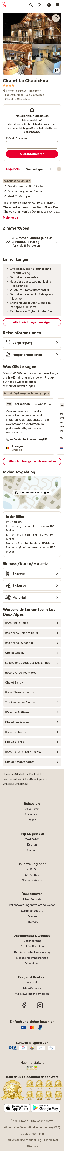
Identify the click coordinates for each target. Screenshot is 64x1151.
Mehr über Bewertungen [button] (19, 386)
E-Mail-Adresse (16, 138)
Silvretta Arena (32, 880)
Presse (32, 916)
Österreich (32, 808)
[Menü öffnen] (58, 5)
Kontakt (32, 982)
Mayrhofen (32, 839)
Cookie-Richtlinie (32, 946)
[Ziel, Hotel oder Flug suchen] (30, 5)
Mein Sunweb (32, 988)
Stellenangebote (32, 910)
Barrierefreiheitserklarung (32, 952)
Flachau (32, 850)
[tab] (12, 169)
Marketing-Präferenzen (32, 958)
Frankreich (32, 814)
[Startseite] (3, 5)
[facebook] (24, 1008)
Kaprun (32, 844)
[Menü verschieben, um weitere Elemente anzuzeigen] (59, 169)
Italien (32, 820)
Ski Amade (32, 874)
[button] (32, 28)
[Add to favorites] (56, 18)
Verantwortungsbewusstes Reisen (32, 905)
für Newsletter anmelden (32, 993)
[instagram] (39, 1008)
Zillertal (32, 869)
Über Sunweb (32, 899)
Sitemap (32, 922)
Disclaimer (32, 963)
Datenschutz (32, 941)
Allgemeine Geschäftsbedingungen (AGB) (32, 1127)
